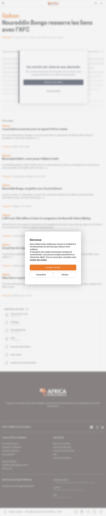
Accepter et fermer (53, 267)
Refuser (65, 275)
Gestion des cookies (38, 260)
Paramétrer (41, 275)
